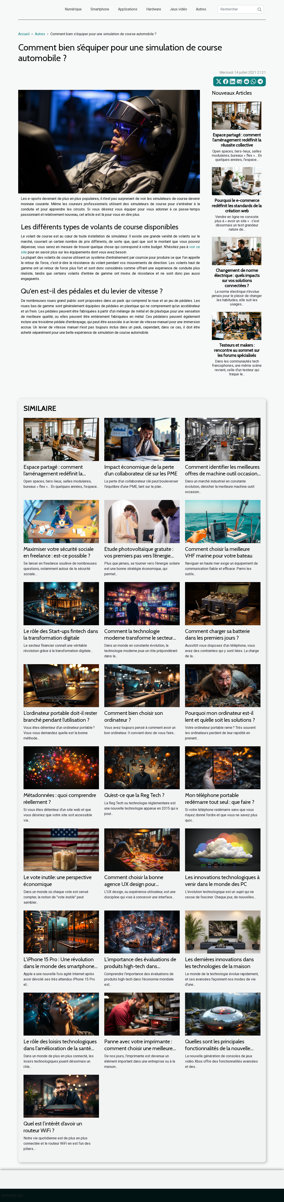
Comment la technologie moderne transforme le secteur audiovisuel (138, 638)
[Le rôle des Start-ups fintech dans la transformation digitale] (61, 603)
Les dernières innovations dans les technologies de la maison (219, 962)
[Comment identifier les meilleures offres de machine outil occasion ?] (222, 439)
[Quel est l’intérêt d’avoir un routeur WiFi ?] (61, 1096)
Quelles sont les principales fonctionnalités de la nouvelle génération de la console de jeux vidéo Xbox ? (220, 1051)
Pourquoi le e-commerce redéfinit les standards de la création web (237, 205)
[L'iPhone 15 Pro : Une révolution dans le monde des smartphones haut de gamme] (61, 932)
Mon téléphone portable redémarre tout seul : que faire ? (219, 798)
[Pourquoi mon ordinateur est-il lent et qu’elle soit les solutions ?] (222, 685)
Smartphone (100, 9)
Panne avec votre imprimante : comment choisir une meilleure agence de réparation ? (138, 1048)
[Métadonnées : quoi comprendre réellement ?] (61, 768)
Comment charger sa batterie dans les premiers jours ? (217, 634)
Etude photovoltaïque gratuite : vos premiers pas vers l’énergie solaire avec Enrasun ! (138, 556)
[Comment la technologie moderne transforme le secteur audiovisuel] (142, 603)
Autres (201, 9)
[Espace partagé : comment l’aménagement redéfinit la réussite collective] (236, 116)
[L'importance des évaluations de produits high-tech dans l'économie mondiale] (142, 932)
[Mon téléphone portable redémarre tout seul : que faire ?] (222, 768)
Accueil (24, 34)
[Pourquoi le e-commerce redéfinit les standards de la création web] (236, 181)
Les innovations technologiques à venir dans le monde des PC (222, 880)
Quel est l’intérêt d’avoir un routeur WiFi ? (53, 1126)
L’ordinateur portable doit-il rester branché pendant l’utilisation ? (60, 716)
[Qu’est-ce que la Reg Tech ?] (142, 768)
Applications (127, 9)
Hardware (153, 9)
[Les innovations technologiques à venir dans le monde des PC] (222, 850)
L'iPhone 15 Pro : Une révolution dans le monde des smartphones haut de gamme (60, 966)
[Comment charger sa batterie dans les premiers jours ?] (222, 603)
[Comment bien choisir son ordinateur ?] (142, 685)
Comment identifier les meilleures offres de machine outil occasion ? (222, 474)
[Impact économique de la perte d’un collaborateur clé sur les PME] (142, 439)
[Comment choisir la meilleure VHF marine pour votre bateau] (222, 521)
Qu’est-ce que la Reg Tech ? (134, 795)
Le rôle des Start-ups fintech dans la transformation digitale (61, 634)
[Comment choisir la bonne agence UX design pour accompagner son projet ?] (142, 850)
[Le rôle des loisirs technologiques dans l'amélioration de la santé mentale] (61, 1014)
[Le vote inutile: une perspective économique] (61, 850)
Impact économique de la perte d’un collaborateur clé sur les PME (141, 470)
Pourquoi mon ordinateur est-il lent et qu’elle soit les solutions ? (220, 716)
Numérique (73, 9)
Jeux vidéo (178, 9)
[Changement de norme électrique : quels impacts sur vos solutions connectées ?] (236, 251)
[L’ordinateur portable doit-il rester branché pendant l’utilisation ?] (61, 685)
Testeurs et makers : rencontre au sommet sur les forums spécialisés (237, 350)
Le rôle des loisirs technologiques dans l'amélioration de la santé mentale (60, 1048)
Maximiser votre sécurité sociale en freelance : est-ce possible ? (59, 552)
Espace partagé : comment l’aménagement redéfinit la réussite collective (237, 140)
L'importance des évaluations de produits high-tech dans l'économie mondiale (140, 966)
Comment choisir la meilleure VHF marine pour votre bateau (218, 552)
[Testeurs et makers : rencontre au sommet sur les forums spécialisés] (236, 326)
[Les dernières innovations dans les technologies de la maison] (222, 932)
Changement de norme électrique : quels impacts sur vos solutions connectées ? (237, 278)
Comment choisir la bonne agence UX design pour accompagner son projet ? (133, 884)
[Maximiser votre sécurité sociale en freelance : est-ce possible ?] (61, 521)
